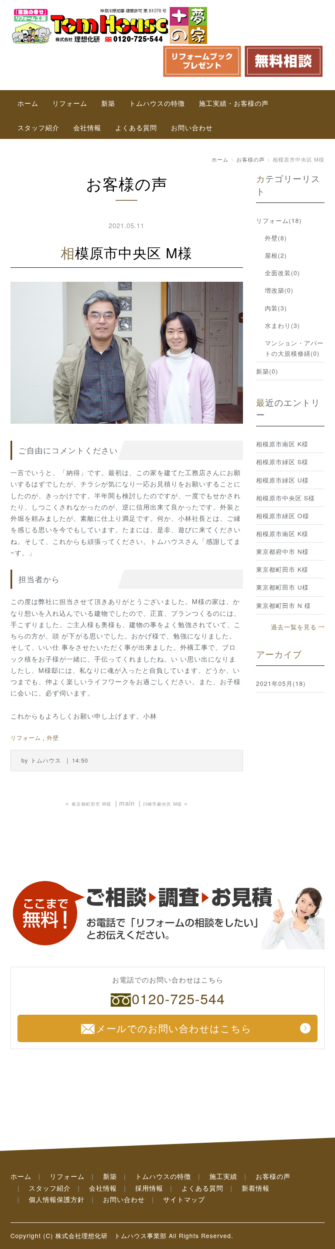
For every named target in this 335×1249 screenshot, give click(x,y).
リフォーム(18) (279, 220)
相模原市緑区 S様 (282, 461)
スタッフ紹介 (38, 127)
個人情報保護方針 (57, 1199)
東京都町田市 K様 (282, 569)
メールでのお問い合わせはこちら (174, 1028)
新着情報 (256, 1187)
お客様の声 (250, 159)
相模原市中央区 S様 (285, 497)
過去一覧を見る (294, 626)
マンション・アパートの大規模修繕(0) (294, 348)
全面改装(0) (282, 272)
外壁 (53, 737)
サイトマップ (184, 1199)
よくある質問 (136, 127)
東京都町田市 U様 (282, 587)
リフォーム (69, 103)
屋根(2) (276, 255)
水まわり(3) (282, 325)
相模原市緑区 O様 (282, 515)
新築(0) (267, 371)
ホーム (27, 103)
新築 (108, 103)
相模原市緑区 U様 (282, 480)
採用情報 (149, 1187)
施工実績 (223, 1176)
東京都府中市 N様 (282, 551)
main (127, 802)
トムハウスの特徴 (157, 103)
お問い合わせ (192, 127)
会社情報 (87, 127)
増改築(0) (279, 290)
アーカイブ (279, 654)
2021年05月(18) (281, 683)
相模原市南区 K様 (282, 443)
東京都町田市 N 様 (283, 605)
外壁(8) (276, 237)
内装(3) (276, 308)
